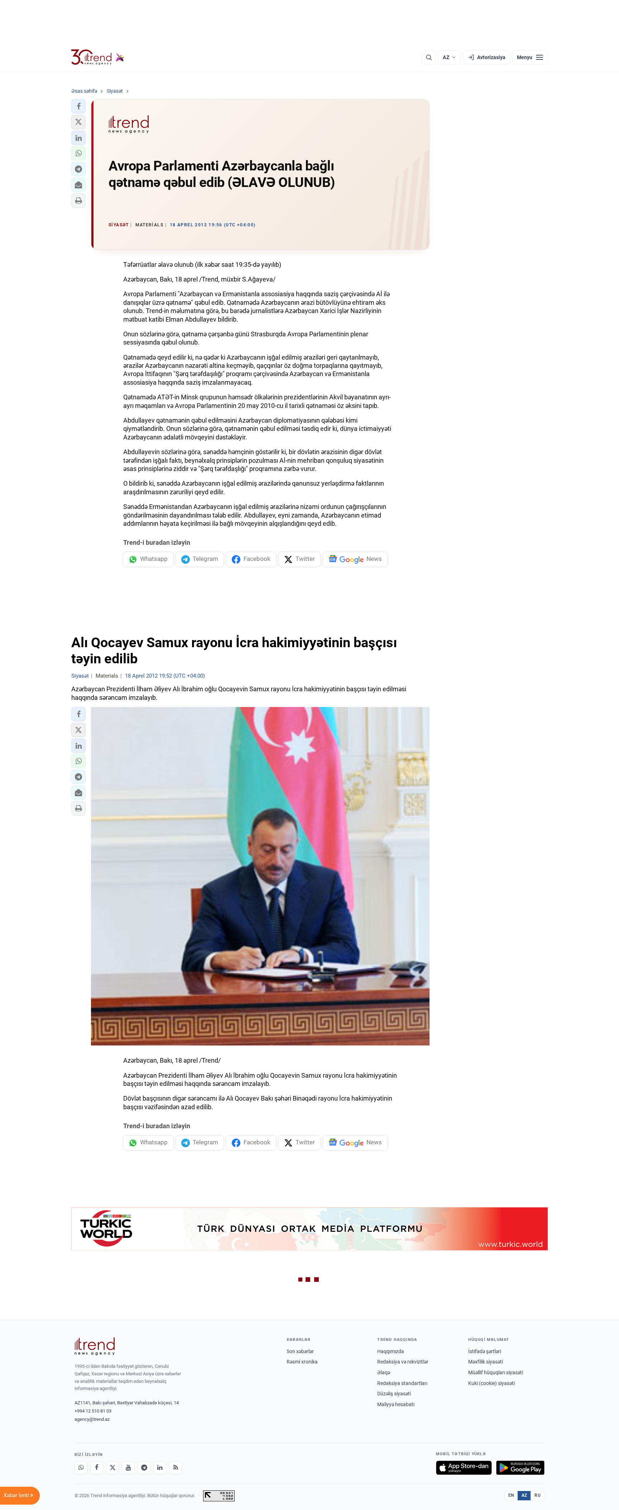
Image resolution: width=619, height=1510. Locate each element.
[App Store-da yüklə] (464, 1468)
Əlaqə (383, 1372)
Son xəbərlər (300, 1351)
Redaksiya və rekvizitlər (402, 1362)
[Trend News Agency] (95, 1346)
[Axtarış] (429, 57)
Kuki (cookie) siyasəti (491, 1383)
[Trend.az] (97, 57)
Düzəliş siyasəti (394, 1393)
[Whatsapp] (81, 1467)
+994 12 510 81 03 (93, 1411)
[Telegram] (144, 1467)
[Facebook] (96, 1467)
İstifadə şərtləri (484, 1351)
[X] (112, 1467)
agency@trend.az (92, 1419)
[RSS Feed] (175, 1467)
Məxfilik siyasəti (485, 1362)
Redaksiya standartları (402, 1383)
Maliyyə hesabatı (395, 1404)
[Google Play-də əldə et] (520, 1468)
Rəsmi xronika (302, 1362)
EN (511, 1495)
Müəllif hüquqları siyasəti (495, 1372)
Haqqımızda (390, 1351)
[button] (78, 106)
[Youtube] (128, 1467)
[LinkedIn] (159, 1467)
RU (537, 1495)
